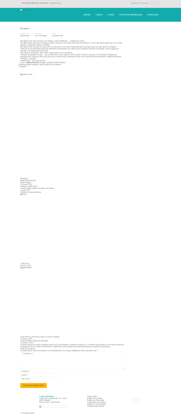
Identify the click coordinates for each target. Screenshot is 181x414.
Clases (110, 15)
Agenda (87, 15)
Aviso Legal (92, 396)
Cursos (99, 15)
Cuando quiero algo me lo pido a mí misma (37, 188)
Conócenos (152, 15)
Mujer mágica (25, 182)
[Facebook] (19, 68)
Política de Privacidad (95, 400)
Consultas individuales (130, 15)
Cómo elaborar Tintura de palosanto (34, 341)
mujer (42, 64)
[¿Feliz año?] (72, 227)
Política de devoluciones (96, 404)
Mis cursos (145, 3)
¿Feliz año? (24, 263)
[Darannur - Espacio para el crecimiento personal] (25, 14)
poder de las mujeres (53, 64)
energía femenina (32, 64)
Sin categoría (41, 36)
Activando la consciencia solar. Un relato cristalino (40, 337)
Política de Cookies (94, 398)
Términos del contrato (95, 406)
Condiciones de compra (96, 402)
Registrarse (135, 3)
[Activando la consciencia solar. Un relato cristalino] (72, 301)
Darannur (24, 36)
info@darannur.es (55, 3)
